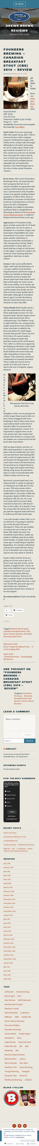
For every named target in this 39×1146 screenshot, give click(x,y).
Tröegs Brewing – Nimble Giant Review (18, 845)
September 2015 (9, 911)
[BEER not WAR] (11, 1098)
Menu (21, 4)
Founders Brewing (13, 1029)
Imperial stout (24, 1042)
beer (19, 996)
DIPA (17, 1017)
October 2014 (8, 955)
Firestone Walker (12, 1025)
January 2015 (8, 943)
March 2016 (7, 887)
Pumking (9, 1050)
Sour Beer (24, 1063)
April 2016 (7, 883)
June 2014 (7, 971)
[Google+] (25, 1126)
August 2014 (8, 963)
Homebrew (9, 1038)
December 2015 (9, 899)
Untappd (25, 1071)
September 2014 (9, 959)
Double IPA (26, 1017)
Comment (28, 735)
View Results (11, 816)
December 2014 (9, 947)
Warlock (23, 1076)
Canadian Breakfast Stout (14, 631)
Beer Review (10, 1000)
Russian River (11, 1059)
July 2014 (6, 967)
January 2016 (8, 895)
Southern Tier (11, 1067)
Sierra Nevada (11, 1063)
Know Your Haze (9, 833)
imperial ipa (10, 1042)
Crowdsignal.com (12, 819)
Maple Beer (17, 636)
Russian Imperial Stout (15, 1055)
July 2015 (6, 919)
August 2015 (8, 915)
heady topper (24, 1034)
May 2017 (7, 864)
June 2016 (7, 875)
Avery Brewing (22, 992)
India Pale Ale (11, 1046)
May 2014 (7, 975)
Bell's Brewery (24, 1000)
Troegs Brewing (12, 1071)
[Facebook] (19, 1126)
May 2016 (7, 879)
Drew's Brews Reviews (13, 634)
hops (19, 1038)
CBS (28, 631)
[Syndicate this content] (4, 749)
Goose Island (10, 1034)
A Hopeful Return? (10, 841)
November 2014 (9, 951)
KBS (26, 1046)
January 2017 (8, 868)
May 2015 (7, 927)
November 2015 (9, 903)
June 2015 (7, 923)
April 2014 (7, 979)
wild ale (28, 1080)
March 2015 (8, 935)
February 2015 (8, 939)
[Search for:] (19, 741)
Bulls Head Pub (11, 1013)
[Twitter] (14, 1126)
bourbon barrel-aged (19, 629)
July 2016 (6, 871)
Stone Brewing (26, 1067)
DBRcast (11, 749)
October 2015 (8, 907)
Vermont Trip (11, 1076)
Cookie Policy (19, 1137)
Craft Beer (24, 1013)
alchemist (9, 992)
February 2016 (8, 891)
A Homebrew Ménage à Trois (14, 837)
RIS (16, 1050)
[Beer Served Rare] (28, 1098)
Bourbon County (12, 1008)
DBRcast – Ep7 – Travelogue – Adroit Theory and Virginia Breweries (17, 850)
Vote (12, 812)
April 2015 (7, 931)
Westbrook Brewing (13, 1080)
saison (22, 1059)
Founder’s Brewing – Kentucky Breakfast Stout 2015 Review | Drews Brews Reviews (24, 698)
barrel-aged (10, 996)
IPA (20, 1046)
